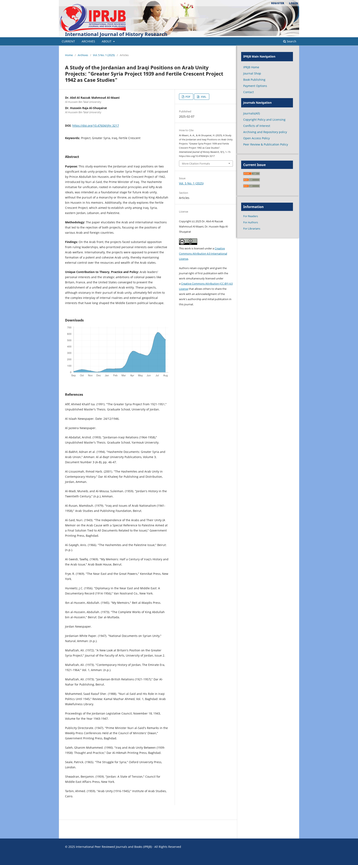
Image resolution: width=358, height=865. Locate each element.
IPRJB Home (251, 67)
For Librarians (251, 228)
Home (69, 55)
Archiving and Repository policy (265, 132)
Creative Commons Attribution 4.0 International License (203, 254)
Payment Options (255, 86)
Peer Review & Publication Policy (265, 144)
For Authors (250, 222)
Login (293, 3)
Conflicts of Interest (256, 126)
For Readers (250, 216)
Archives (88, 41)
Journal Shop (252, 73)
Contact (248, 92)
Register (277, 3)
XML (203, 97)
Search (291, 41)
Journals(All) (251, 113)
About (107, 41)
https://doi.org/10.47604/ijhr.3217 (95, 126)
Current (68, 41)
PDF (187, 97)
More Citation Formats (196, 163)
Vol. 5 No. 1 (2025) (104, 55)
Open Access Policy (256, 138)
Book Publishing (254, 80)
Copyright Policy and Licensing (264, 120)
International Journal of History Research (116, 34)
